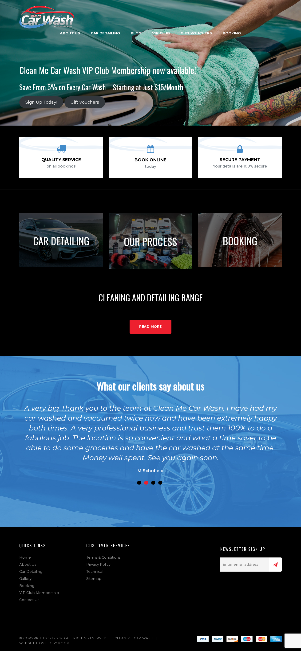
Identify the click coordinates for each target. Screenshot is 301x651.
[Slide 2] (146, 482)
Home (25, 557)
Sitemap (93, 578)
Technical (94, 571)
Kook (63, 643)
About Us (70, 33)
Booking (232, 33)
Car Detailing (105, 33)
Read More (150, 326)
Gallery (25, 578)
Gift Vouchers (196, 33)
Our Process (150, 241)
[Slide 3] (153, 482)
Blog (136, 33)
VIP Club (161, 33)
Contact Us (29, 600)
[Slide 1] (139, 482)
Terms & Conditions (103, 557)
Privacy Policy (98, 564)
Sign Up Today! (41, 102)
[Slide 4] (160, 482)
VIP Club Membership (39, 592)
